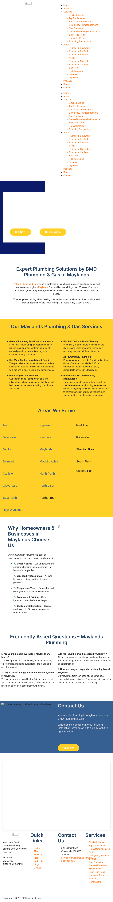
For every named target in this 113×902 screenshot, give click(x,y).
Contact (67, 87)
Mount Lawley (49, 461)
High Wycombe (76, 71)
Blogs (66, 84)
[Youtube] (21, 874)
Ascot (71, 58)
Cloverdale (10, 485)
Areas (66, 45)
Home (66, 5)
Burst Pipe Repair (77, 35)
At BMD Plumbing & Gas (26, 284)
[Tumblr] (6, 882)
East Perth (74, 68)
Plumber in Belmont (78, 54)
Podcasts (67, 81)
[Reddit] (6, 889)
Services (67, 12)
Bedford (8, 449)
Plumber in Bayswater (79, 48)
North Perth (48, 473)
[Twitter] (13, 874)
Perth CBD (47, 485)
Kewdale (73, 74)
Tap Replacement (77, 18)
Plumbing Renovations (80, 41)
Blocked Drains (76, 15)
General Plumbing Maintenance (84, 31)
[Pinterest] (13, 882)
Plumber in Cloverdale (80, 61)
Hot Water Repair (77, 38)
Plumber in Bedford (78, 51)
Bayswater (10, 437)
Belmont (8, 461)
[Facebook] (6, 874)
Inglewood (74, 77)
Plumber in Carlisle (78, 64)
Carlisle (8, 473)
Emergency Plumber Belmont (83, 25)
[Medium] (21, 882)
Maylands (43, 287)
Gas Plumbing (76, 28)
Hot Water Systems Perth (81, 21)
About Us (67, 8)
